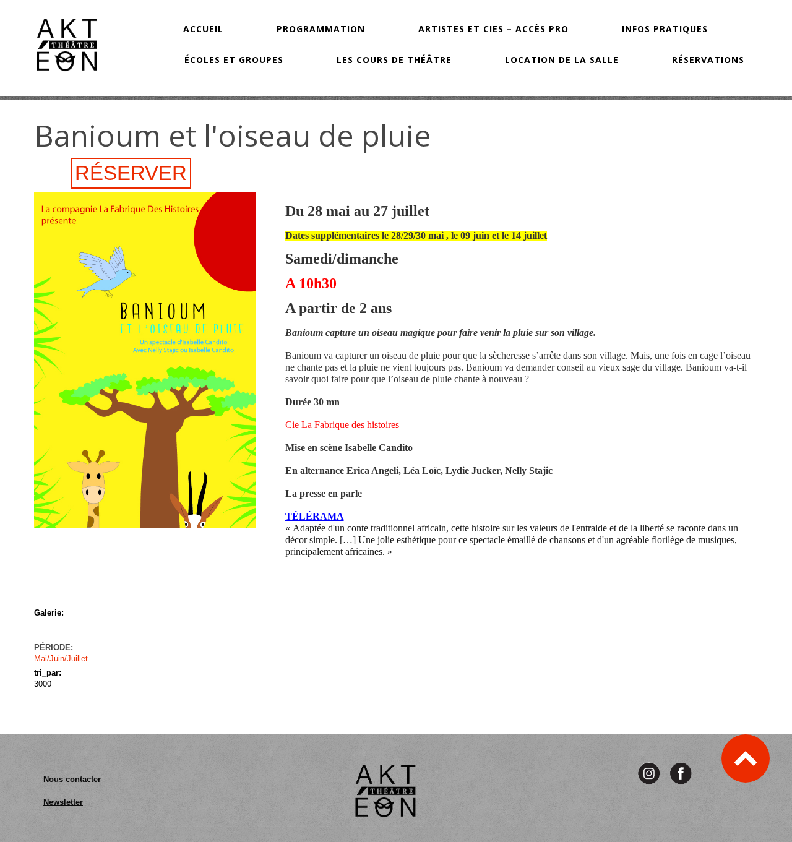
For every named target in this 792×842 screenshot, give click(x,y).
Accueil (203, 29)
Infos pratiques (665, 29)
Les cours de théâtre (394, 60)
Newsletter (63, 802)
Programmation (321, 29)
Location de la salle (562, 60)
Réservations (708, 60)
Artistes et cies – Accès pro (493, 29)
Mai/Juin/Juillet (61, 658)
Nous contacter (72, 779)
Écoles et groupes (233, 60)
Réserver (131, 173)
